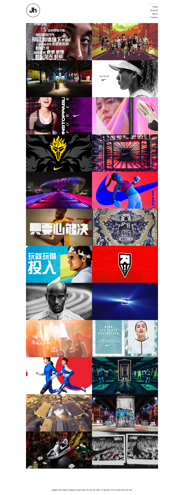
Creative (154, 3)
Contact (154, 17)
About (155, 14)
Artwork (154, 10)
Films (155, 7)
